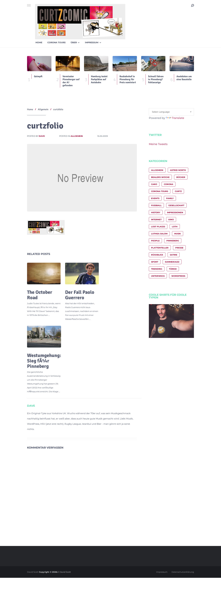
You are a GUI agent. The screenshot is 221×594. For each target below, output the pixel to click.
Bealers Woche (160, 177)
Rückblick (157, 255)
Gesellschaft (176, 205)
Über (74, 42)
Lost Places (158, 226)
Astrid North (178, 170)
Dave (42, 136)
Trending (156, 269)
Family (170, 198)
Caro (154, 184)
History (155, 212)
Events (155, 198)
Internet (156, 219)
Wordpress (178, 276)
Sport (154, 262)
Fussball (156, 205)
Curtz (178, 191)
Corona (168, 184)
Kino (171, 219)
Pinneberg (172, 240)
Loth (175, 226)
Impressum (91, 42)
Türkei (173, 269)
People (155, 240)
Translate (178, 118)
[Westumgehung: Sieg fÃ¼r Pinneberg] (44, 337)
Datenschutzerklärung (183, 572)
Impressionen (175, 212)
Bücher (180, 177)
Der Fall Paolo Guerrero (79, 295)
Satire (173, 255)
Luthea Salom (159, 233)
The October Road (39, 295)
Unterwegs (158, 276)
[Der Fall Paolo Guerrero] (82, 273)
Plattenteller (160, 247)
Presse (179, 247)
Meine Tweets (158, 144)
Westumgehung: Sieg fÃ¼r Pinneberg (44, 360)
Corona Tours (56, 42)
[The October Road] (44, 273)
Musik (177, 233)
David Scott (32, 572)
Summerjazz (172, 262)
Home (38, 42)
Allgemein (77, 136)
